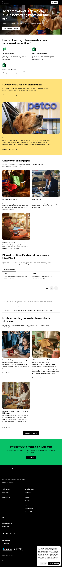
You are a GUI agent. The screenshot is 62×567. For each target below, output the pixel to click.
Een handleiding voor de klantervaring (14, 360)
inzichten (37, 202)
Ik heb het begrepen (53, 563)
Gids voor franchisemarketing (41, 360)
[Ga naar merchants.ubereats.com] (5, 2)
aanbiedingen (45, 204)
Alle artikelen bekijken (31, 433)
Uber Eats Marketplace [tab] (9, 269)
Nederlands (7, 540)
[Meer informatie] (16, 344)
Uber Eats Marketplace (8, 209)
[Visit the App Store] (18, 549)
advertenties (35, 204)
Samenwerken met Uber (11, 28)
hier (50, 557)
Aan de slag (54, 2)
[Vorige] (52, 288)
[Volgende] (56, 288)
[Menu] (60, 2)
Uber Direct (21, 207)
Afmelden (43, 563)
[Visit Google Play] (7, 549)
